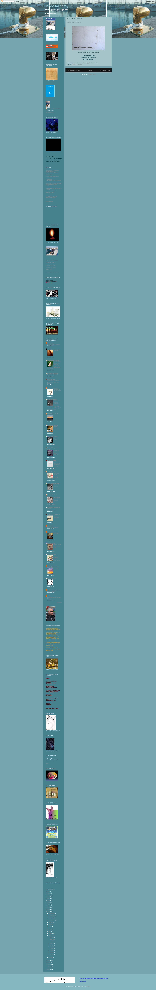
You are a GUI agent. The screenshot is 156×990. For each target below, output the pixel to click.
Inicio (90, 70)
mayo (50, 929)
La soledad (56, 350)
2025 (48, 891)
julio (50, 924)
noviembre (52, 915)
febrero (51, 935)
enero (50, 957)
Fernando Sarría (51, 578)
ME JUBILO (56, 533)
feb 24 (52, 937)
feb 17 (52, 946)
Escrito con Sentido (52, 388)
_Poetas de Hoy (51, 554)
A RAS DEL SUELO (50, 262)
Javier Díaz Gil (51, 471)
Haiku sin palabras (74, 21)
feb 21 (52, 943)
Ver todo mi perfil (50, 112)
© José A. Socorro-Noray (54, 108)
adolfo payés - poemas (53, 349)
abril (50, 931)
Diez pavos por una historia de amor (57, 546)
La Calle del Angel (52, 436)
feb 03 (52, 954)
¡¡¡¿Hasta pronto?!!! (52, 510)
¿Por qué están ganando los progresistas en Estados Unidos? (54, 382)
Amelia (47, 763)
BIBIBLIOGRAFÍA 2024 (52, 527)
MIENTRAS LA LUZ (52, 413)
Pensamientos (51, 543)
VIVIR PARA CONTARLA (53, 483)
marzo (50, 933)
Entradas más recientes (73, 70)
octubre (51, 918)
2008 (48, 969)
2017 (48, 905)
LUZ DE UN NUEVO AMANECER (51, 268)
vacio (48, 596)
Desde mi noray (56, 6)
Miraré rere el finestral (52, 374)
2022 (48, 896)
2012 (48, 960)
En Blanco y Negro (52, 425)
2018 (48, 902)
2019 (48, 900)
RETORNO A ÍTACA (51, 265)
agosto (51, 922)
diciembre (51, 913)
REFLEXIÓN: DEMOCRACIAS (57, 391)
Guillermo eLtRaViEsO (53, 514)
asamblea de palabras (53, 360)
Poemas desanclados (53, 532)
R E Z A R (56, 568)
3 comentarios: (94, 63)
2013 (48, 911)
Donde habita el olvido (53, 590)
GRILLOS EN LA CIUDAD (53, 344)
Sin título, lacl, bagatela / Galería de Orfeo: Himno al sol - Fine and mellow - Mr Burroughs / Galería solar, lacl (54, 405)
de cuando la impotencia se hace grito (57, 499)
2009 (48, 967)
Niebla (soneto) (50, 591)
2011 (48, 962)
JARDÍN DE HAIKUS (77, 64)
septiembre (52, 920)
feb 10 (52, 950)
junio (50, 926)
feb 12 (52, 948)
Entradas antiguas (105, 70)
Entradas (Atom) (92, 74)
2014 (48, 909)
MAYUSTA (50, 526)
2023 (48, 893)
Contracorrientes (52, 399)
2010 (48, 964)
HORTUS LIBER (51, 460)
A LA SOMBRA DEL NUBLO (53, 272)
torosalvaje (50, 343)
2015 (48, 907)
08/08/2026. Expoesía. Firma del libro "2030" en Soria (57, 476)
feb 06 (52, 952)
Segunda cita (51, 379)
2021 (48, 898)
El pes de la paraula (52, 373)
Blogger (88, 986)
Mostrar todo (59, 602)
